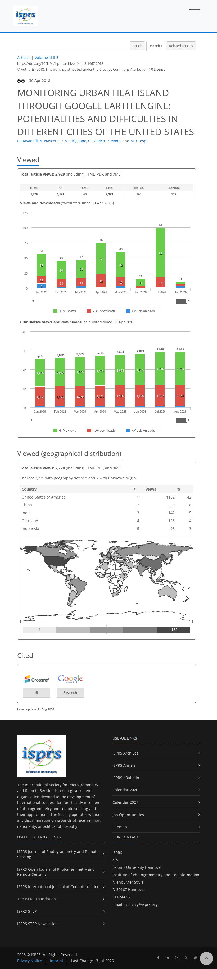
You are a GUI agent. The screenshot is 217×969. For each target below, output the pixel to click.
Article (137, 46)
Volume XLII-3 (46, 57)
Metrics (155, 46)
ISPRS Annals (123, 765)
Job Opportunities (128, 814)
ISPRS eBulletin (125, 777)
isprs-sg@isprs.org (140, 904)
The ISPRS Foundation (36, 898)
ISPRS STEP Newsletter (37, 923)
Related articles (181, 46)
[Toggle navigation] (194, 12)
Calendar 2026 (125, 789)
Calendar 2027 (125, 802)
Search (70, 693)
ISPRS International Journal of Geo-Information (58, 886)
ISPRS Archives (125, 753)
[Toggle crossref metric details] (36, 678)
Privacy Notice (29, 960)
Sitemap (119, 826)
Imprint (56, 960)
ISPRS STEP (27, 911)
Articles (23, 57)
